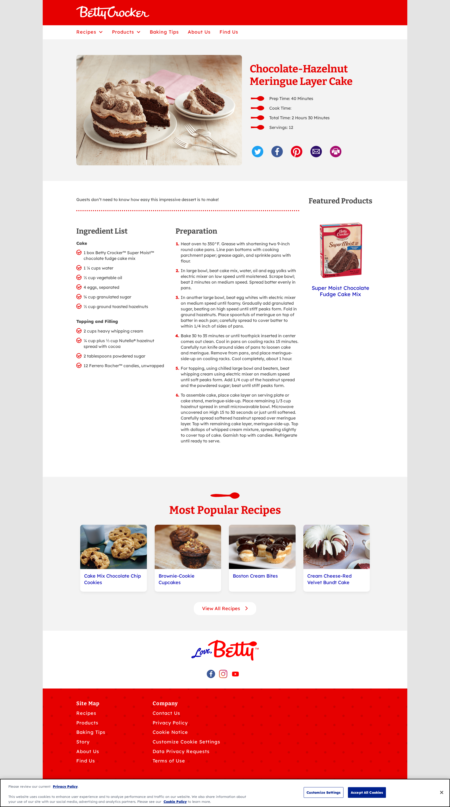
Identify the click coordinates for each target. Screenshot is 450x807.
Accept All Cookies (367, 792)
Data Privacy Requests (181, 751)
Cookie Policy (175, 801)
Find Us (85, 761)
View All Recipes (221, 608)
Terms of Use (169, 761)
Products (87, 723)
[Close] (441, 792)
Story (83, 742)
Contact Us (166, 713)
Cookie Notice (170, 732)
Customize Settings (324, 792)
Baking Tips (90, 732)
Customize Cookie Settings (186, 742)
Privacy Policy (170, 723)
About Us (87, 751)
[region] (225, 793)
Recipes (86, 713)
